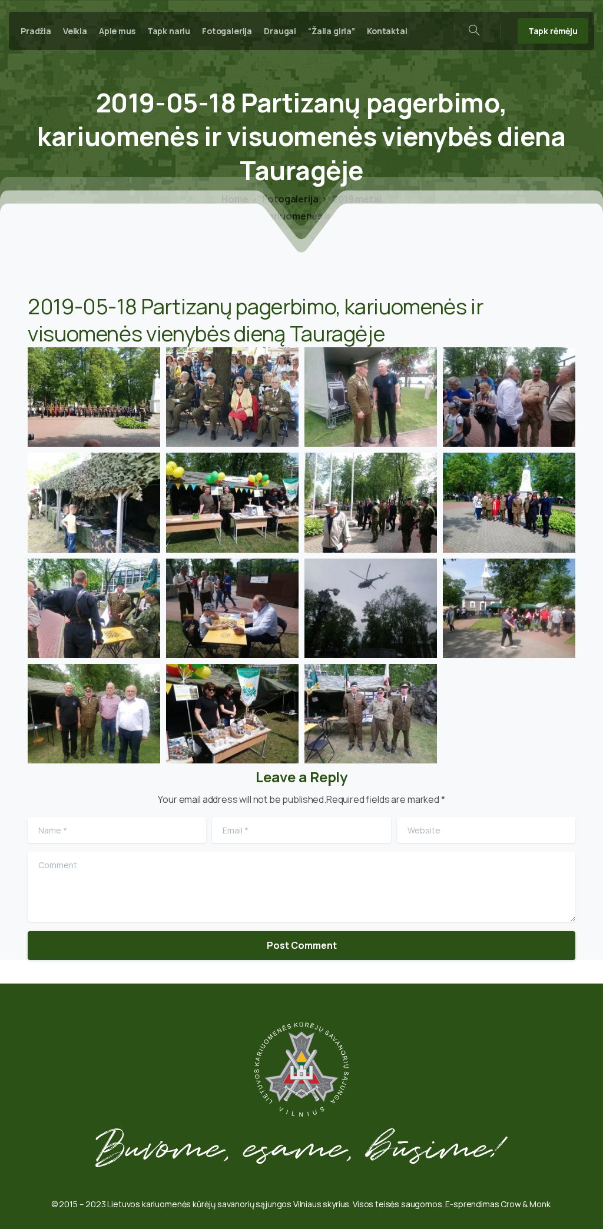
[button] (94, 397)
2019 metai (355, 198)
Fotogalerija (290, 198)
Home (234, 198)
